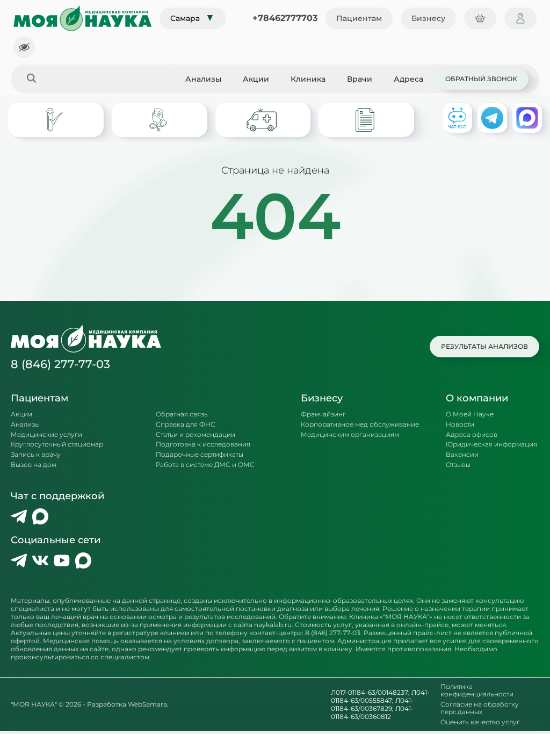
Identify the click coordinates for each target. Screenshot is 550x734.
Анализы (203, 79)
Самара (192, 18)
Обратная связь (182, 414)
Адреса (408, 79)
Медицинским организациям (350, 434)
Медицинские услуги (46, 434)
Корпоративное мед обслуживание (360, 424)
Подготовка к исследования (203, 444)
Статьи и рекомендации (195, 434)
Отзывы (458, 465)
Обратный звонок (481, 79)
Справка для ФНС (185, 424)
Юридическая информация (491, 444)
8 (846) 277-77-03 (60, 364)
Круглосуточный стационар (57, 444)
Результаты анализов (484, 346)
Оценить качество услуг (480, 722)
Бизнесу (428, 18)
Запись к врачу (36, 454)
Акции (256, 79)
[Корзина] (480, 18)
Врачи (359, 79)
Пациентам (359, 18)
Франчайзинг (323, 414)
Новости (460, 424)
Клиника (308, 79)
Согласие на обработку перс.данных (479, 708)
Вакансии (462, 454)
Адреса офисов (471, 434)
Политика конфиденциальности (476, 690)
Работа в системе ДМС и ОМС (205, 465)
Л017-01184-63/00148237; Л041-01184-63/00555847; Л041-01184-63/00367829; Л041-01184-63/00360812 (380, 704)
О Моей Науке (470, 414)
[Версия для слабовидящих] (24, 47)
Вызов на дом (33, 465)
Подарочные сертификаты (199, 454)
